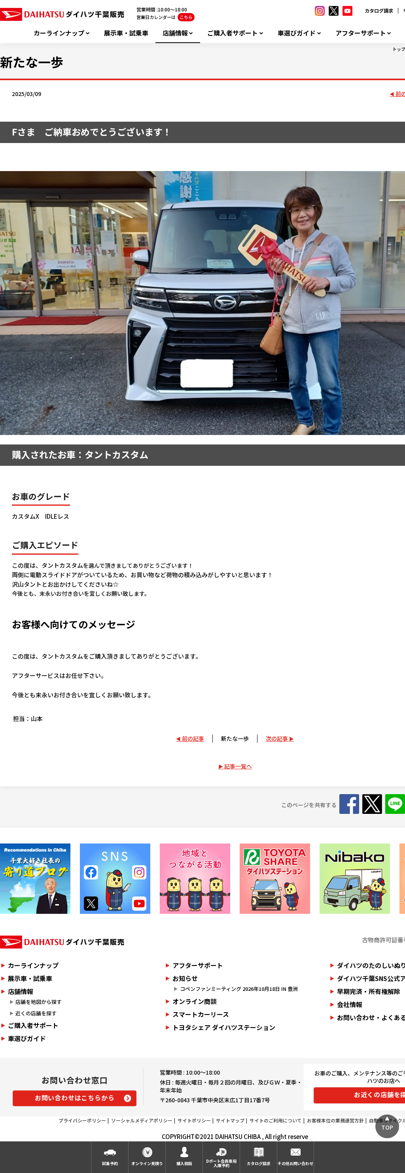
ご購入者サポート (232, 33)
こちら (186, 17)
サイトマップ (230, 1120)
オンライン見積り (147, 1163)
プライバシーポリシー (82, 1120)
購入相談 (184, 1163)
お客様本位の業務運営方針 (335, 1120)
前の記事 (193, 738)
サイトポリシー (194, 1120)
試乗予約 (110, 1163)
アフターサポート (360, 33)
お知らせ (185, 978)
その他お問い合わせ (295, 1163)
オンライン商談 (194, 1001)
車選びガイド (297, 33)
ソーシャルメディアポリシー (141, 1120)
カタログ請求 (379, 10)
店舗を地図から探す (38, 1001)
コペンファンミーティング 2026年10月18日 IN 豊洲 (239, 988)
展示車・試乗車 (126, 33)
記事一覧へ (238, 766)
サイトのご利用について (276, 1120)
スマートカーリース (200, 1014)
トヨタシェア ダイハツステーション (223, 1027)
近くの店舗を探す (36, 1013)
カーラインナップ (59, 33)
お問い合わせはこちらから (75, 1097)
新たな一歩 (235, 738)
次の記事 (277, 738)
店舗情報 (175, 33)
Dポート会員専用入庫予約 (221, 1163)
